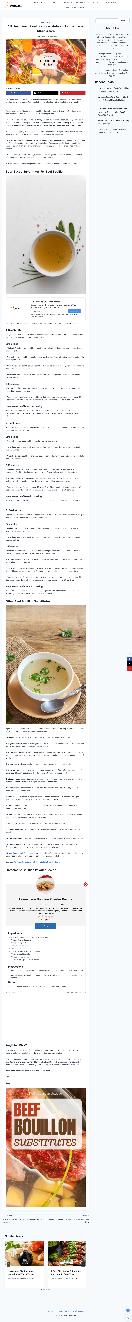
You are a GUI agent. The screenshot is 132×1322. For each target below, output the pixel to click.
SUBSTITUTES (93, 2)
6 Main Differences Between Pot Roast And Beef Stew (69, 1219)
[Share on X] (129, 663)
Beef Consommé (16, 853)
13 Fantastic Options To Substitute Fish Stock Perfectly (37, 862)
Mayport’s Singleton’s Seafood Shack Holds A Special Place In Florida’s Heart (113, 100)
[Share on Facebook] (129, 659)
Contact (80, 1311)
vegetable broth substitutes (37, 746)
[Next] (83, 1264)
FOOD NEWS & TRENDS (76, 7)
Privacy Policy (63, 1311)
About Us (52, 1311)
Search (124, 20)
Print (46, 926)
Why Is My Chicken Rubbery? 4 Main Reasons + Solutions (22, 1219)
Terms (73, 1311)
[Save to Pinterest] (129, 668)
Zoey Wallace (41, 36)
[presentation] (24, 1253)
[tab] (41, 1289)
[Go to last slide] (8, 1264)
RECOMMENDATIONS (110, 2)
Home (35, 2)
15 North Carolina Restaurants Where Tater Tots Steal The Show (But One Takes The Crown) (113, 112)
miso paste (43, 779)
